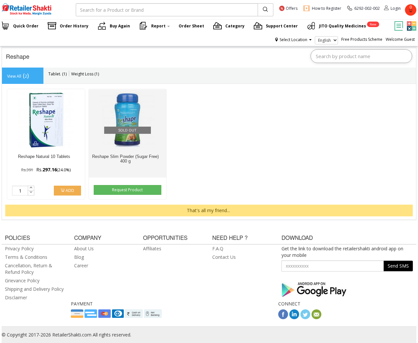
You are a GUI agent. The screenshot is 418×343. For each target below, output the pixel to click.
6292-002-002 (367, 8)
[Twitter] (305, 317)
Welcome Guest (400, 39)
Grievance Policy (22, 280)
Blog (79, 257)
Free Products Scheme (361, 39)
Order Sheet (191, 26)
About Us (84, 248)
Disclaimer (16, 297)
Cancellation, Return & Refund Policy (28, 268)
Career (81, 265)
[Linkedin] (294, 317)
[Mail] (316, 317)
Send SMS (398, 266)
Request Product (127, 190)
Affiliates (152, 248)
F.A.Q (217, 248)
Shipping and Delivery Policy (34, 289)
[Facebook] (283, 317)
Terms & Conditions (26, 257)
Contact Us (224, 257)
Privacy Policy (19, 248)
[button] (410, 21)
